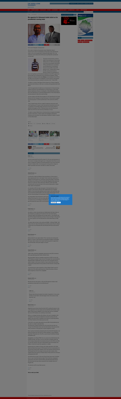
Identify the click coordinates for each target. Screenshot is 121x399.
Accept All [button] (58, 202)
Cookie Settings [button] (53, 202)
